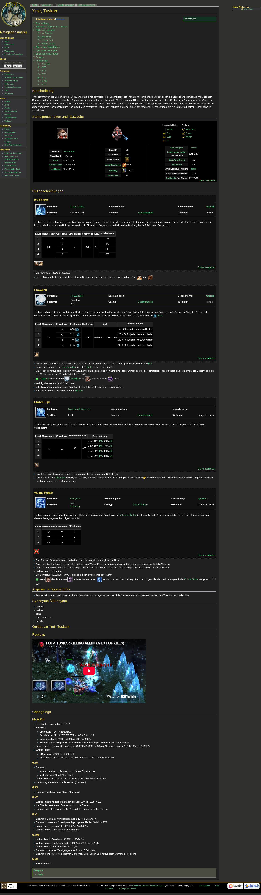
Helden (40, 874)
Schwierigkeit (176, 148)
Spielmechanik (10, 111)
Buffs (89, 367)
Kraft (55, 160)
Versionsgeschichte (86, 5)
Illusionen (44, 378)
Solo (168, 133)
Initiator (189, 137)
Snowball (75, 378)
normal (194, 148)
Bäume (79, 390)
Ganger (189, 133)
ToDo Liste (9, 84)
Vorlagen (8, 121)
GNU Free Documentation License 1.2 (148, 886)
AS (111, 441)
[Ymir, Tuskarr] (87, 378)
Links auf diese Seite (13, 153)
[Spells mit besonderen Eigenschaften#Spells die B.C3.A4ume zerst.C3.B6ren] (41, 263)
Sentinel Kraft (69, 151)
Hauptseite (9, 74)
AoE (73, 296)
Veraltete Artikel (11, 81)
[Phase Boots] (70, 579)
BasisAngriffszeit (177, 160)
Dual (169, 137)
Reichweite (177, 164)
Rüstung (113, 170)
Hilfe (6, 90)
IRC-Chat (8, 135)
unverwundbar (69, 367)
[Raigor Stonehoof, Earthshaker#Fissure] (139, 277)
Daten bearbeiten (207, 180)
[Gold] (144, 477)
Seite (34, 5)
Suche (3, 59)
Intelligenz (55, 169)
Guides (7, 108)
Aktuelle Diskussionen (13, 77)
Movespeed (113, 175)
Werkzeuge (9, 51)
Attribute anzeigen (12, 175)
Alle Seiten (8, 94)
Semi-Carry (190, 129)
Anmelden (248, 9)
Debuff (77, 409)
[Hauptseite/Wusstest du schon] (37, 378)
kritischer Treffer (128, 515)
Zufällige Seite (10, 118)
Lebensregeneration (176, 152)
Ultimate (74, 506)
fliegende (60, 477)
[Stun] (155, 315)
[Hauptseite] (14, 14)
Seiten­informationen (12, 172)
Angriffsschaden (113, 165)
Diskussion (46, 5)
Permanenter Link (12, 169)
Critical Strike (191, 579)
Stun (159, 315)
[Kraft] (127, 159)
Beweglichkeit (55, 165)
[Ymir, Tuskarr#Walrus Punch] (99, 579)
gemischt (203, 498)
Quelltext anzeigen (66, 5)
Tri (168, 141)
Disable (80, 206)
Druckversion (10, 166)
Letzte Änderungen (12, 87)
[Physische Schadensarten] (124, 165)
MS (150, 363)
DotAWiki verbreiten (12, 145)
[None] (164, 133)
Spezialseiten (10, 162)
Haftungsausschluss (127, 889)
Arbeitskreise (10, 132)
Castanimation (145, 212)
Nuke (73, 206)
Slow (70, 409)
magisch (210, 206)
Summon (85, 409)
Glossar (7, 114)
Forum (7, 129)
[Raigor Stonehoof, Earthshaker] (150, 277)
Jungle (169, 129)
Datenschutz (204, 886)
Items (6, 105)
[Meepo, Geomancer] (110, 378)
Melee (193, 169)
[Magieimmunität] (36, 551)
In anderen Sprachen (13, 54)
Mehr (6, 48)
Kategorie (38, 870)
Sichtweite (171, 178)
